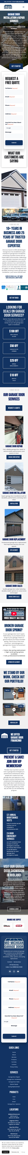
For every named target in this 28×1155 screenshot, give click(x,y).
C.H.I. (14, 1099)
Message (8, 132)
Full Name (11, 88)
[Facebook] (10, 971)
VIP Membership (14, 965)
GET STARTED (16, 66)
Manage (23, 1152)
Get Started (14, 750)
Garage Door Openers (14, 1104)
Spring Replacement (14, 662)
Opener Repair (14, 1084)
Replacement (14, 550)
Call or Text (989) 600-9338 (14, 967)
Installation (14, 504)
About (14, 1055)
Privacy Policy (14, 1067)
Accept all (5, 1152)
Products (14, 1059)
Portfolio (14, 1062)
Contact (9, 962)
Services (14, 1057)
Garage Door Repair (14, 457)
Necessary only (15, 1152)
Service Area (17, 962)
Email (10, 97)
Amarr (14, 1101)
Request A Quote (14, 408)
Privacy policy (15, 1147)
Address (10, 114)
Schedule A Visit (14, 909)
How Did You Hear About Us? (13, 123)
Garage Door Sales (14, 597)
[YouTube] (18, 971)
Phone (10, 105)
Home (14, 1052)
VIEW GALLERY (14, 723)
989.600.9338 (20, 1)
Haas (14, 1097)
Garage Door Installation (14, 1079)
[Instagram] (14, 971)
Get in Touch (14, 298)
